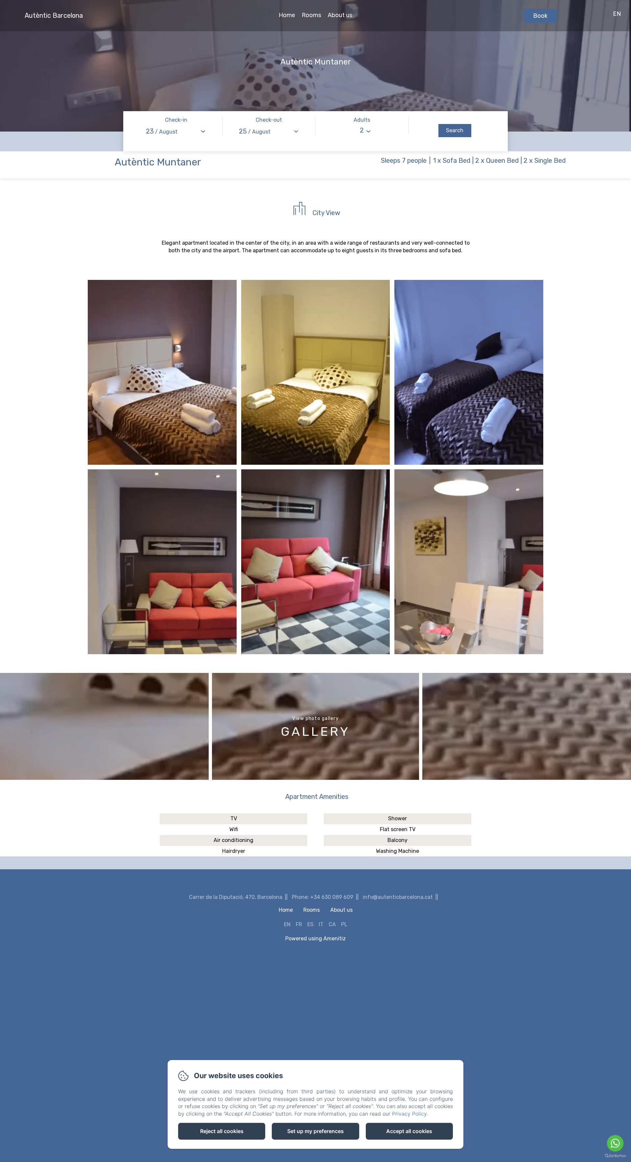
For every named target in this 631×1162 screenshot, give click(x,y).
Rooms (311, 15)
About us (340, 15)
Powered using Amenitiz (315, 938)
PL (344, 924)
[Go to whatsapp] (615, 1143)
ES (310, 924)
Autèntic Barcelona (54, 15)
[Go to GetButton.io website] (615, 1155)
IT (321, 924)
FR (299, 924)
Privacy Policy (409, 1113)
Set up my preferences (315, 1131)
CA (332, 924)
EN (287, 924)
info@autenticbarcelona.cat (398, 897)
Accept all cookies (409, 1131)
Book (540, 15)
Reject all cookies (222, 1131)
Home (287, 15)
